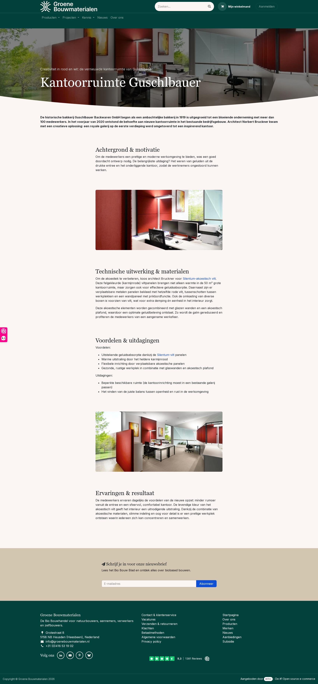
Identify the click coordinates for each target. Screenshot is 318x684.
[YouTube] (70, 655)
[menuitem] (50, 17)
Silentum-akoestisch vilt (199, 278)
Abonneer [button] (206, 583)
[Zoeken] (209, 6)
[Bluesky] (89, 655)
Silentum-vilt (165, 355)
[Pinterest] (79, 655)
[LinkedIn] (60, 655)
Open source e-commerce (299, 678)
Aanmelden (267, 6)
